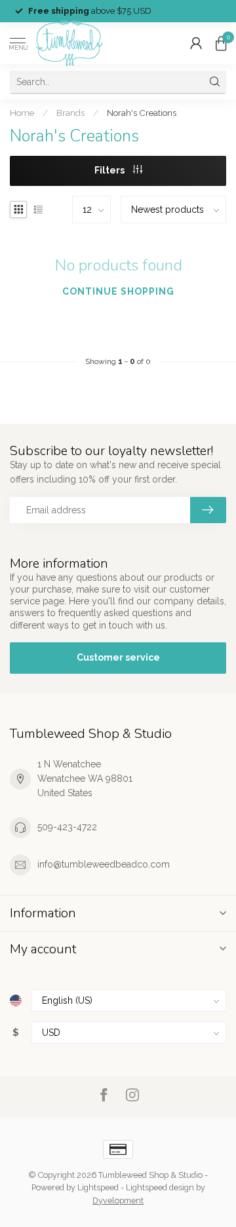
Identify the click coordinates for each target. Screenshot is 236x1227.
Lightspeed (98, 1187)
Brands (70, 112)
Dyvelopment (118, 1200)
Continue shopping (118, 291)
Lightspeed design (160, 1187)
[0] (221, 43)
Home (22, 112)
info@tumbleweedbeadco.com (103, 864)
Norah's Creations (141, 112)
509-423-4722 (67, 827)
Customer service (118, 657)
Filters (110, 170)
